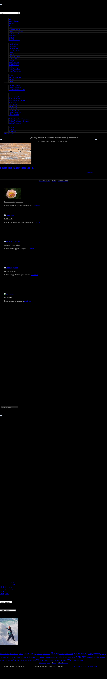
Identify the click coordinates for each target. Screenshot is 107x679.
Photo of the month (43, 657)
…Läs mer (89, 172)
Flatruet (16, 654)
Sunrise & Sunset (14, 56)
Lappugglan (8, 297)
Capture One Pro (14, 98)
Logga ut (12, 129)
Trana (2, 660)
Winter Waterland (14, 69)
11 (1, 587)
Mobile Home (8, 133)
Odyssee (11, 79)
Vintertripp (24, 660)
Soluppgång (72, 657)
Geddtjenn (28, 653)
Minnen (96, 653)
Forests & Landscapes (16, 31)
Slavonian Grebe (14, 48)
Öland (81, 660)
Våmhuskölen (57, 660)
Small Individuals (14, 50)
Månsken (13, 657)
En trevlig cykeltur (10, 271)
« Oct (2, 594)
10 (14, 585)
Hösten (55, 653)
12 (3, 587)
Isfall (67, 654)
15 (9, 587)
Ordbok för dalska (15, 123)
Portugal (52, 657)
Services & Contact (15, 88)
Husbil (48, 654)
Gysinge (36, 654)
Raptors (11, 38)
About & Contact (14, 85)
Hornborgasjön (42, 654)
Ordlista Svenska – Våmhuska (19, 119)
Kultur (83, 653)
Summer (11, 54)
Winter (11, 67)
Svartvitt (95, 657)
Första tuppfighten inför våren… (17, 167)
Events (11, 27)
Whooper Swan (14, 63)
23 (12, 589)
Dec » (7, 594)
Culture (11, 75)
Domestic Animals (15, 77)
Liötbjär (90, 654)
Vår (69, 660)
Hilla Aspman (17, 96)
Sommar (81, 656)
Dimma (12, 654)
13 (5, 587)
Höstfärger (62, 654)
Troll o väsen (8, 660)
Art (10, 19)
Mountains (12, 36)
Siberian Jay (13, 46)
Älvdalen (76, 660)
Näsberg (25, 657)
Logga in (12, 127)
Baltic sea (2, 654)
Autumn (11, 23)
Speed (11, 81)
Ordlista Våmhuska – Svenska (19, 121)
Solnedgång (63, 657)
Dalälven (7, 654)
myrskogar (103, 654)
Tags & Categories (15, 113)
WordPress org (13, 131)
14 (7, 587)
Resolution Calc (14, 110)
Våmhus (40, 660)
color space (12, 102)
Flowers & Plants (14, 29)
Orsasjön (32, 657)
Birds (10, 25)
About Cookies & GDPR (17, 90)
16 (12, 587)
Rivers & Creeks (14, 40)
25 (1, 591)
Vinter (16, 660)
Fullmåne (21, 654)
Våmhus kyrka (49, 660)
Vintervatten (32, 660)
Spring (11, 52)
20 (5, 589)
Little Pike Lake (14, 33)
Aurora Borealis (14, 21)
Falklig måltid (8, 219)
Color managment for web (17, 100)
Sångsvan (102, 657)
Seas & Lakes (13, 44)
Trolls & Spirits (14, 58)
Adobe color (13, 106)
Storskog (89, 657)
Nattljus (19, 657)
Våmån (64, 660)
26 (3, 591)
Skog (57, 657)
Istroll (71, 654)
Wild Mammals (14, 65)
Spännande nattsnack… (12, 245)
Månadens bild (5, 657)
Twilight (11, 61)
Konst (77, 653)
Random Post (13, 108)
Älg (72, 660)
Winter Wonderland (15, 71)
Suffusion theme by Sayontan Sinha (85, 666)
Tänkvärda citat (14, 115)
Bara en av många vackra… (13, 202)
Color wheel (13, 104)
